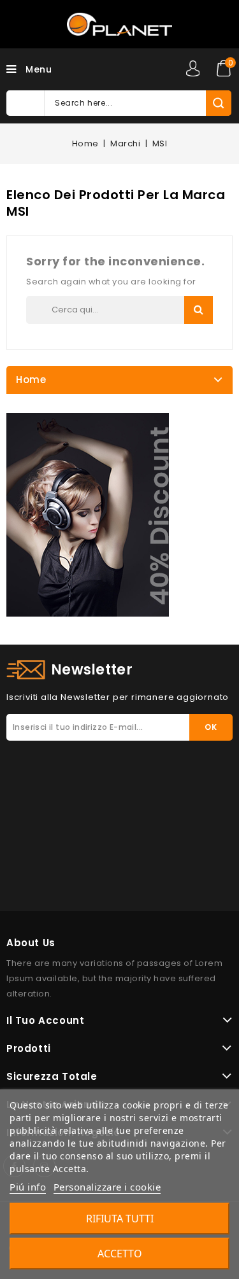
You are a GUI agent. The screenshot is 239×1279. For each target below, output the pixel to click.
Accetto (120, 1254)
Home (31, 379)
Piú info (28, 1186)
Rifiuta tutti (120, 1219)
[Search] (218, 103)
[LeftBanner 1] (87, 515)
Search (198, 309)
